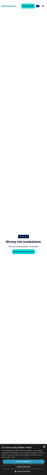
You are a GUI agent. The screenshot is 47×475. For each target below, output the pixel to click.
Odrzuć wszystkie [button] (23, 467)
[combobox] (44, 447)
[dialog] (23, 459)
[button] (43, 6)
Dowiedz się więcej (22, 457)
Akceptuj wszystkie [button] (23, 462)
